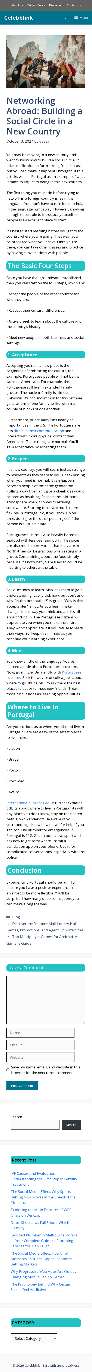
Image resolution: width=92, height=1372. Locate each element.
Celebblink (18, 17)
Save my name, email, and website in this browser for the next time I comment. (45, 1070)
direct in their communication (39, 430)
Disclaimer (56, 5)
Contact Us (74, 5)
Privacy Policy (36, 5)
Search (16, 1116)
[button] (64, 18)
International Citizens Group (30, 802)
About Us (17, 5)
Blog (16, 917)
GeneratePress (68, 1365)
